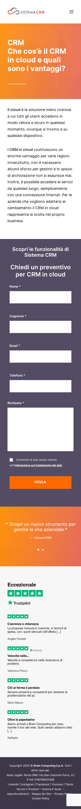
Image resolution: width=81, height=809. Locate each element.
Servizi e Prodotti (28, 789)
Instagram (27, 784)
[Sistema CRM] (26, 12)
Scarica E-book (52, 789)
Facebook (43, 784)
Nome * (15, 286)
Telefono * (17, 375)
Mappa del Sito (41, 793)
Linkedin (13, 784)
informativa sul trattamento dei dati (38, 465)
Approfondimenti (18, 793)
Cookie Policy (40, 798)
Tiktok (69, 784)
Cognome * (18, 316)
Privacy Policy (63, 793)
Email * (15, 346)
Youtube (57, 784)
